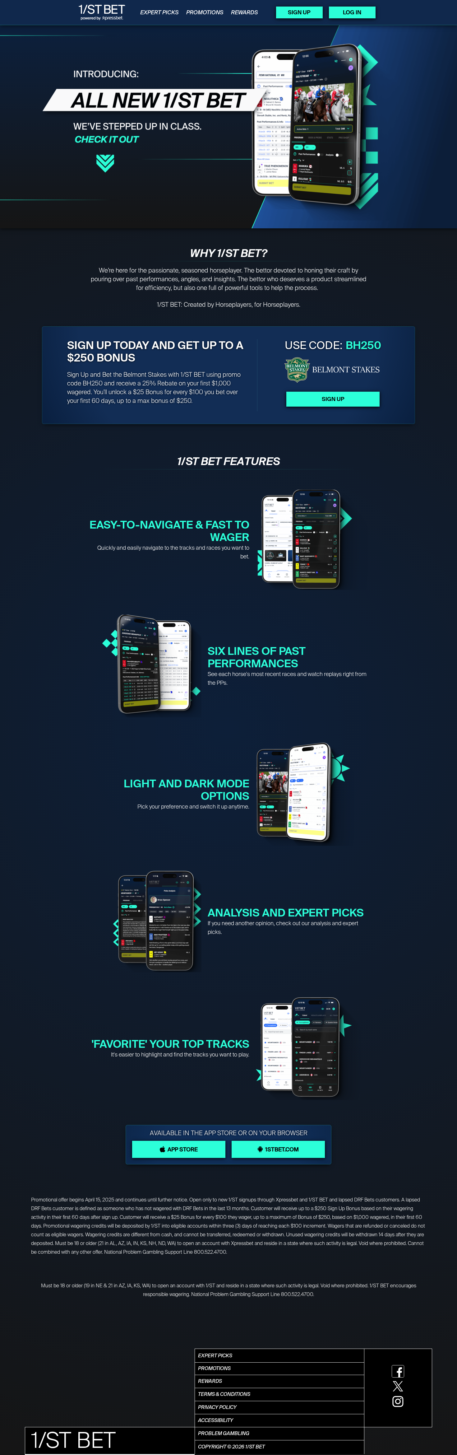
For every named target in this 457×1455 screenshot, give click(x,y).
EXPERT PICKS (159, 12)
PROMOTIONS (205, 12)
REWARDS (244, 12)
